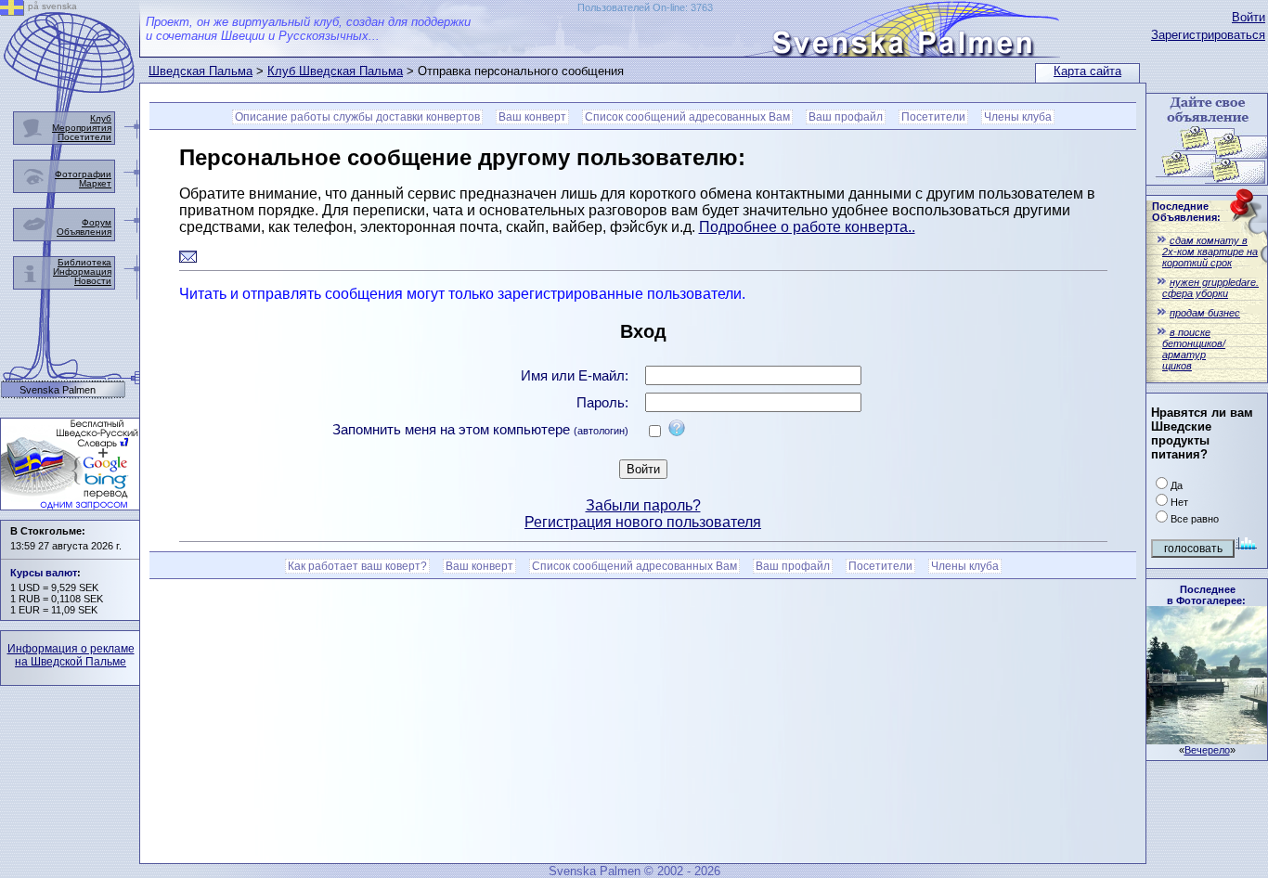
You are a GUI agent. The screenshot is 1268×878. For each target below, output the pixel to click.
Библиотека (84, 262)
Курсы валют (43, 572)
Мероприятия (81, 128)
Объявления (84, 231)
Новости (92, 281)
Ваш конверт (532, 116)
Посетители (933, 116)
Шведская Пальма (200, 71)
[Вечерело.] (1206, 739)
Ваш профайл (846, 116)
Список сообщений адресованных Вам (687, 116)
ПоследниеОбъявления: (1186, 211)
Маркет (95, 183)
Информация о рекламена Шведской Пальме (71, 655)
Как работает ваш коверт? (357, 566)
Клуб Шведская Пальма (335, 71)
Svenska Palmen (57, 390)
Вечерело (1207, 749)
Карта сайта (1087, 71)
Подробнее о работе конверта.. (807, 227)
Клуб (100, 118)
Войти (1248, 17)
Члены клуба (1018, 116)
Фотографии (83, 174)
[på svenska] (12, 11)
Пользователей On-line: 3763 (645, 7)
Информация (82, 271)
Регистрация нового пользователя (642, 522)
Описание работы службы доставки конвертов (357, 116)
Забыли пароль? (643, 505)
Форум (96, 222)
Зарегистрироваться (1208, 35)
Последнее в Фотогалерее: (1206, 595)
